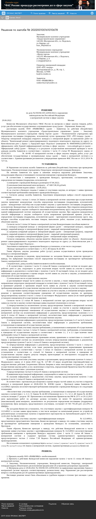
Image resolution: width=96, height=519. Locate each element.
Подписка (52, 504)
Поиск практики (39, 13)
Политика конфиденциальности (31, 510)
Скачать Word (14, 17)
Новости (73, 13)
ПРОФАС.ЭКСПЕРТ (14, 13)
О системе (23, 504)
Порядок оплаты (25, 508)
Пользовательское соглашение (31, 506)
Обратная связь (67, 504)
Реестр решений (58, 13)
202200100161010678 (44, 30)
